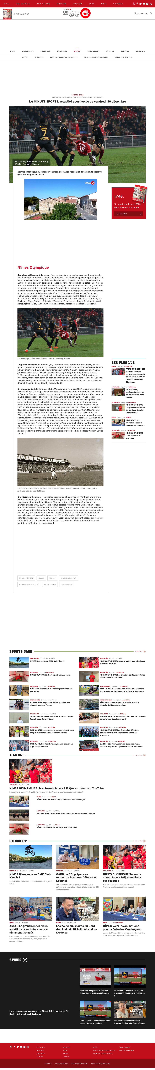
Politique (45, 51)
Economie (62, 51)
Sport (77, 51)
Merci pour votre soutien (100, 1063)
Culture (125, 51)
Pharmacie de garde (124, 57)
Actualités (28, 51)
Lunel (104, 4)
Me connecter (142, 13)
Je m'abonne (122, 214)
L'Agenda (140, 51)
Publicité (39, 57)
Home (13, 51)
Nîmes (6, 4)
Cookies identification (79, 1063)
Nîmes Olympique (26, 578)
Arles (92, 4)
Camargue (77, 4)
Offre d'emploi (124, 1047)
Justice (110, 51)
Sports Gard (77, 95)
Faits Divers (93, 51)
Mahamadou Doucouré (29, 584)
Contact (48, 1063)
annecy (52, 578)
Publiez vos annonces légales (64, 57)
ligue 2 (41, 578)
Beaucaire (61, 4)
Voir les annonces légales (96, 57)
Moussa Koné (67, 584)
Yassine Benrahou (68, 578)
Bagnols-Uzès (43, 4)
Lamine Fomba (50, 584)
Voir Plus (138, 651)
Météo (25, 57)
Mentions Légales (61, 1063)
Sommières (118, 4)
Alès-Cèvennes (23, 4)
